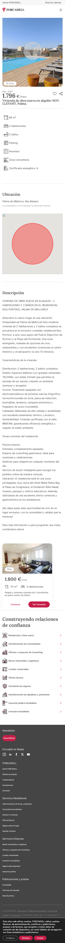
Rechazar (26, 938)
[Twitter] (22, 756)
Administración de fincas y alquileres (17, 804)
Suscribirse (9, 738)
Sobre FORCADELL (11, 2)
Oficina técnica (8, 820)
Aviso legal (21, 911)
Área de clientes (53, 2)
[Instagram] (4, 756)
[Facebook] (16, 756)
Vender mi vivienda (10, 815)
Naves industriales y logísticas (14, 844)
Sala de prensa (8, 896)
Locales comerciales (10, 855)
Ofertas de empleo (9, 774)
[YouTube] (28, 756)
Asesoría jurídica (9, 872)
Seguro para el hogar (10, 826)
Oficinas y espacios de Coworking (15, 850)
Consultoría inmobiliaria (12, 809)
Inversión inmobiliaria (11, 861)
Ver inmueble (39, 604)
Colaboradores (8, 780)
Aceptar (40, 938)
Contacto (6, 791)
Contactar (15, 604)
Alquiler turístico (9, 831)
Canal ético (16, 915)
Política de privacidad (37, 911)
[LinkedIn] (10, 756)
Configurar (10, 938)
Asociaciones (7, 785)
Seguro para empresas (11, 866)
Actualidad (6, 885)
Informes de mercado (10, 890)
